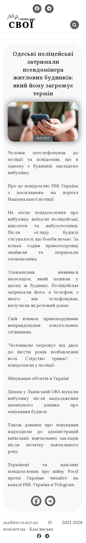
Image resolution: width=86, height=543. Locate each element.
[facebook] (36, 501)
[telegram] (50, 501)
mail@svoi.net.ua (20, 522)
